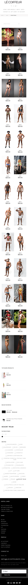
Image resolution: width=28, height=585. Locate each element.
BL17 (8, 150)
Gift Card (9, 410)
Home (2, 15)
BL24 (8, 253)
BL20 (8, 201)
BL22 (8, 227)
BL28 (8, 304)
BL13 (8, 99)
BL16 (20, 124)
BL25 (20, 253)
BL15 (8, 124)
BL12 (20, 73)
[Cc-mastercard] (11, 583)
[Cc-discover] (20, 583)
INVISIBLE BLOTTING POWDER (14, 419)
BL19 (8, 176)
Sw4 (7, 383)
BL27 (20, 278)
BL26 (8, 278)
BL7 (20, 355)
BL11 (8, 73)
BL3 (20, 304)
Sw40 (7, 393)
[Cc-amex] (17, 583)
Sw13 (7, 373)
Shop (7, 15)
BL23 (20, 227)
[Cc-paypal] (14, 583)
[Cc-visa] (8, 583)
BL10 (20, 48)
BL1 (8, 48)
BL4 (8, 329)
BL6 (8, 355)
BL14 (20, 99)
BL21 (20, 201)
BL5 (20, 329)
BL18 (20, 150)
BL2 (20, 176)
